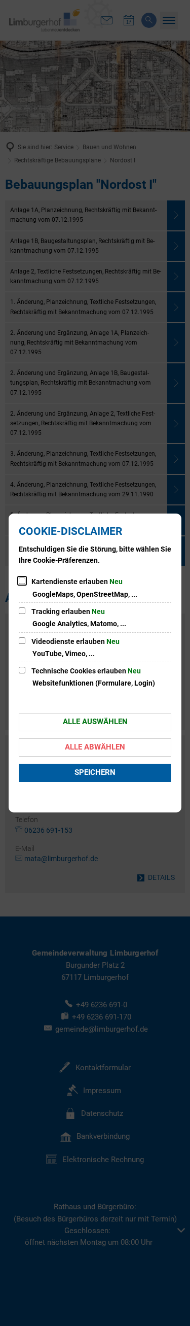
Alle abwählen (95, 747)
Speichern (95, 772)
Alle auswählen (95, 721)
